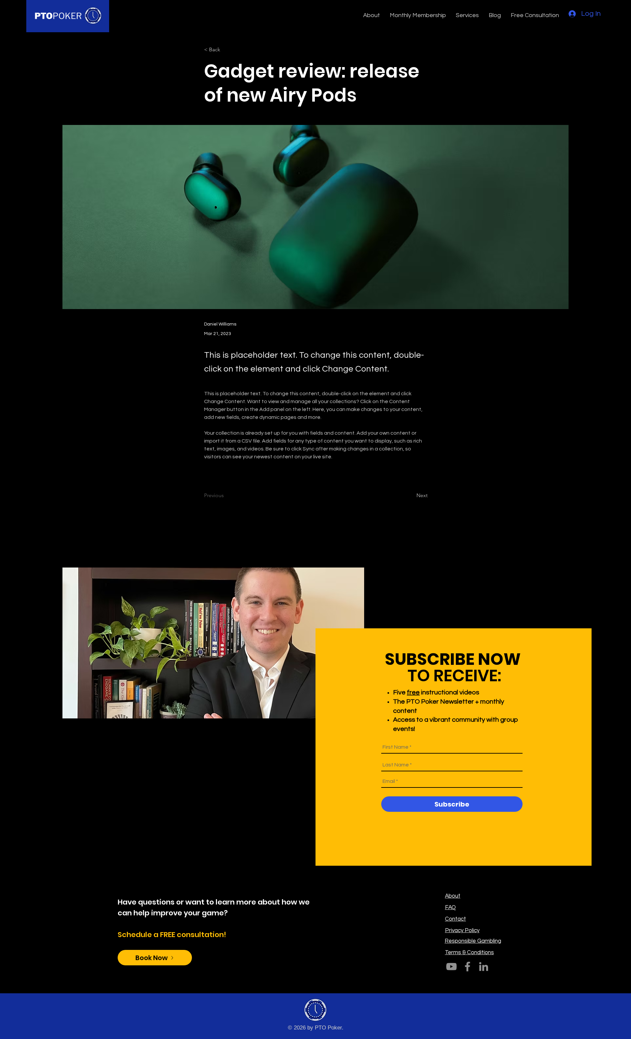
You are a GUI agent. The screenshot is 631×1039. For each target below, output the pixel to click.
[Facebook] (467, 966)
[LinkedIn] (483, 966)
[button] (371, 15)
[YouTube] (451, 966)
